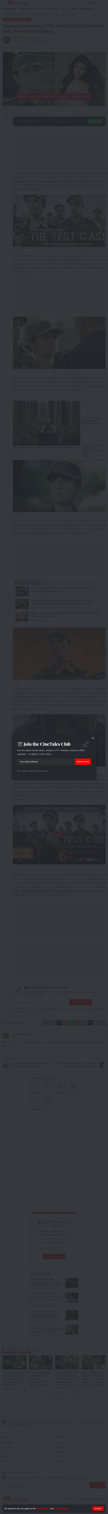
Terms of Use (60, 1508)
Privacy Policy (43, 1508)
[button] (97, 1508)
